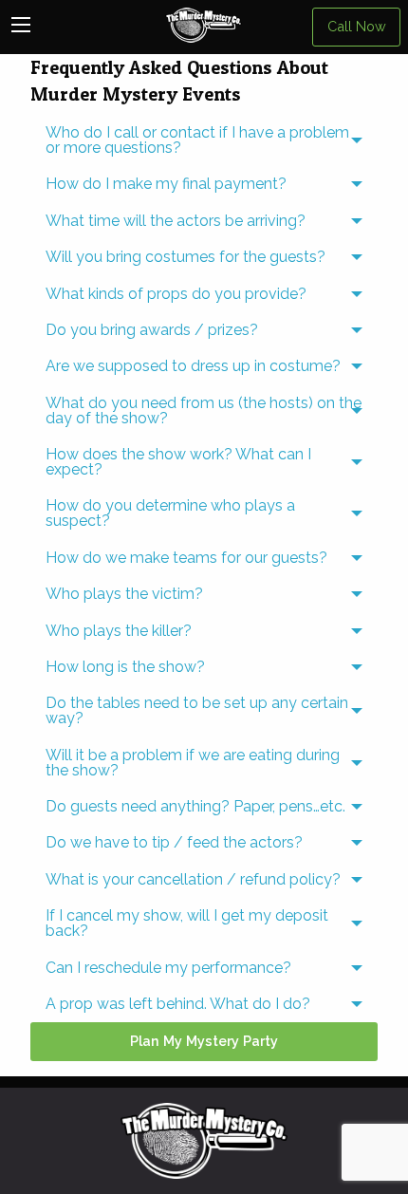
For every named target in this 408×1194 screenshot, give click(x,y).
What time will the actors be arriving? (176, 221)
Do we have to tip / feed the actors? (174, 842)
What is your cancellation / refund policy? (193, 879)
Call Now (356, 26)
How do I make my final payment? (166, 184)
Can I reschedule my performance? (168, 968)
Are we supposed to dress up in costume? (193, 366)
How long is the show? (125, 667)
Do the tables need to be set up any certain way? (197, 710)
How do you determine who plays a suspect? (170, 513)
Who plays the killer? (119, 631)
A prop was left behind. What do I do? (178, 1004)
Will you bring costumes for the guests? (185, 257)
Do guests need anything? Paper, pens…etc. (195, 806)
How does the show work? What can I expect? (178, 461)
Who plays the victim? (124, 594)
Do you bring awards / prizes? (152, 330)
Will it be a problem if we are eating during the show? (193, 762)
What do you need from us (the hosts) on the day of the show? (204, 410)
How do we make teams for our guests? (186, 558)
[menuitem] (204, 140)
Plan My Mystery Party (204, 1041)
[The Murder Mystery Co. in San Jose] (204, 1139)
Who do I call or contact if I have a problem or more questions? (197, 140)
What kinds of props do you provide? (176, 294)
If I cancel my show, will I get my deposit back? (187, 923)
